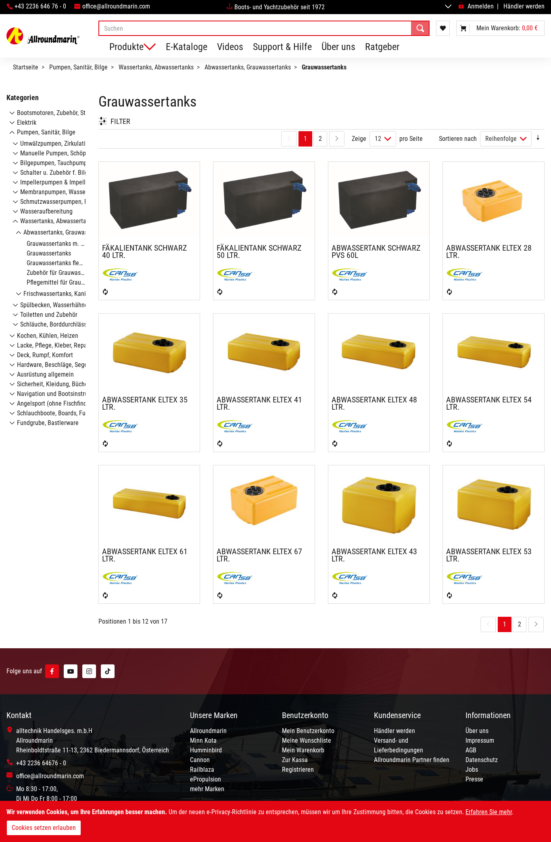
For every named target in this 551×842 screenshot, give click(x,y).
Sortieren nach (458, 138)
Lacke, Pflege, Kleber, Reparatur (58, 345)
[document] (275, 821)
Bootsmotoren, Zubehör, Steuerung (62, 113)
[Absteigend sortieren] (538, 138)
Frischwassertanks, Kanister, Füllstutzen (75, 293)
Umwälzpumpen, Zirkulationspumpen (68, 143)
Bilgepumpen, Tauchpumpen (57, 163)
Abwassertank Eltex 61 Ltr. (145, 555)
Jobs (471, 769)
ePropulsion (205, 779)
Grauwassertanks (49, 253)
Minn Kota (203, 740)
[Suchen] (420, 28)
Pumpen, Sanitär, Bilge (78, 67)
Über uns (338, 46)
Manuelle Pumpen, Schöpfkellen (62, 153)
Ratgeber (382, 46)
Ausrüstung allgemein (45, 374)
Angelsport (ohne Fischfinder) (55, 403)
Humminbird (206, 750)
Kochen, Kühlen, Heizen (47, 335)
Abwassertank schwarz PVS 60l (376, 251)
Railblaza (202, 769)
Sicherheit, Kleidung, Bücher (53, 384)
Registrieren (298, 769)
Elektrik (26, 122)
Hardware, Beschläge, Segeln (54, 365)
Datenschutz (481, 760)
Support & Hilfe (282, 46)
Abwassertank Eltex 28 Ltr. (489, 251)
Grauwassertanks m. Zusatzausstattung (78, 243)
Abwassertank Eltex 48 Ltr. (374, 403)
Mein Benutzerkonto (308, 731)
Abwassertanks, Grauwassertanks (248, 67)
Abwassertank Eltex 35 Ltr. (145, 403)
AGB (470, 750)
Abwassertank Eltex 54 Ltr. (489, 403)
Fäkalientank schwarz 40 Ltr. (144, 251)
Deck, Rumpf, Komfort (45, 355)
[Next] (336, 139)
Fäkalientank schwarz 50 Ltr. (259, 251)
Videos (230, 46)
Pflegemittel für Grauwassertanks (70, 282)
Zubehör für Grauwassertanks (65, 272)
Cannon (200, 760)
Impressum (479, 740)
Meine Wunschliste (306, 740)
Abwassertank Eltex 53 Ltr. (489, 555)
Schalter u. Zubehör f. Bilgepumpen (66, 172)
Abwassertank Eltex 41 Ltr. (259, 403)
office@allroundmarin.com (116, 6)
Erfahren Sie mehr (488, 812)
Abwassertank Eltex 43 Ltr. (374, 555)
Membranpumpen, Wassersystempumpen (73, 192)
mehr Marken (207, 789)
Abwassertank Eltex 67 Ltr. (259, 555)
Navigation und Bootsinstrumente (60, 394)
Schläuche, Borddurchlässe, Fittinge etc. (72, 324)
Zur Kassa (295, 760)
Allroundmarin (208, 731)
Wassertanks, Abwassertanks (156, 67)
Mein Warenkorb (303, 750)
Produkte (126, 46)
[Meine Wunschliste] (443, 28)
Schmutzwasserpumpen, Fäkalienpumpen (73, 201)
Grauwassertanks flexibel (59, 263)
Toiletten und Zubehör (48, 314)
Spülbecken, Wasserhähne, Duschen (66, 305)
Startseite (25, 67)
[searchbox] (264, 28)
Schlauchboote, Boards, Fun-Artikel (62, 413)
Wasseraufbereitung (46, 211)
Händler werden (524, 6)
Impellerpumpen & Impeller (55, 182)
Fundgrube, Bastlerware (48, 423)
